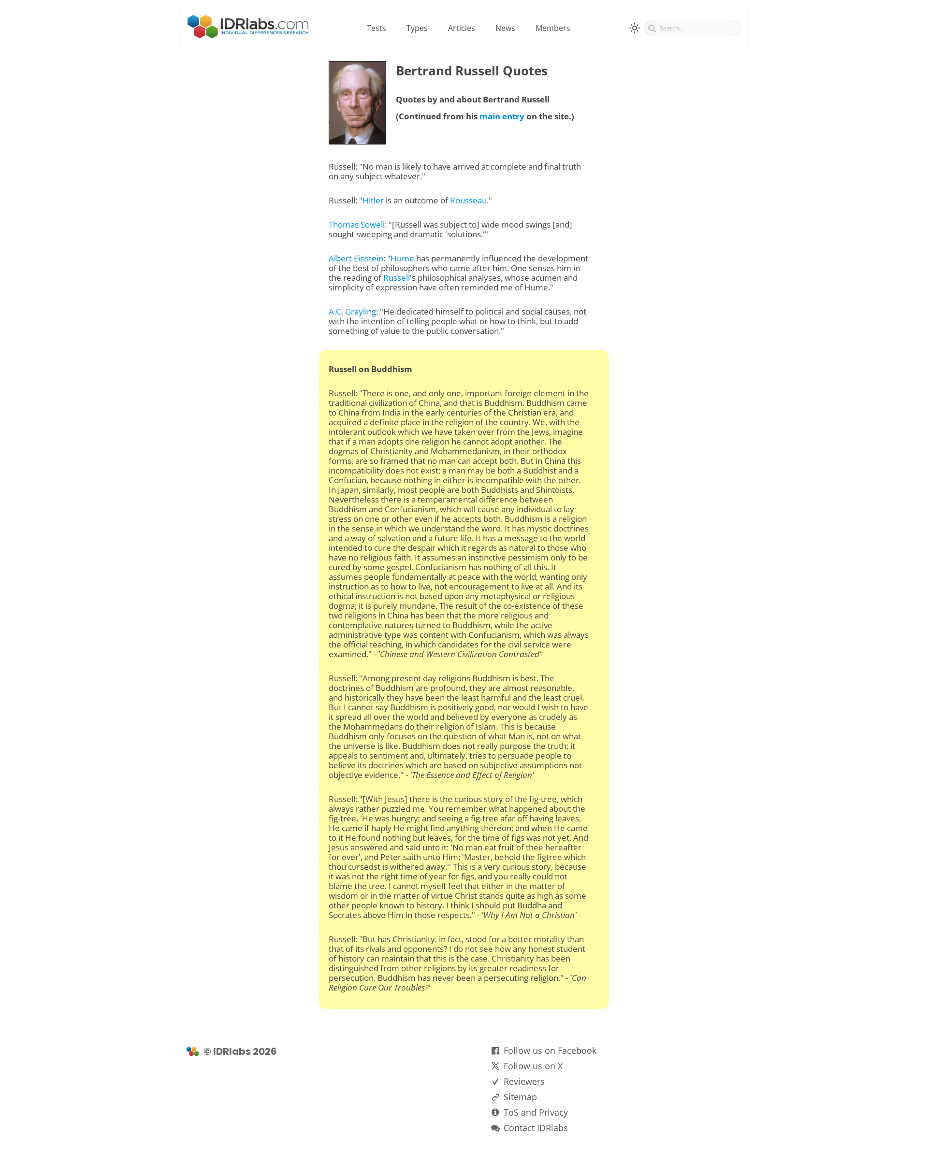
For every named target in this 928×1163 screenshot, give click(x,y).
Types (417, 28)
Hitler (373, 200)
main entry (501, 116)
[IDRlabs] (248, 35)
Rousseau (468, 200)
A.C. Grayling (352, 311)
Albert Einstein (356, 258)
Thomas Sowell (357, 224)
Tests (376, 28)
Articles (461, 28)
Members (553, 28)
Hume (402, 258)
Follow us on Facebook (550, 1050)
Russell (396, 277)
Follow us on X (533, 1066)
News (505, 28)
